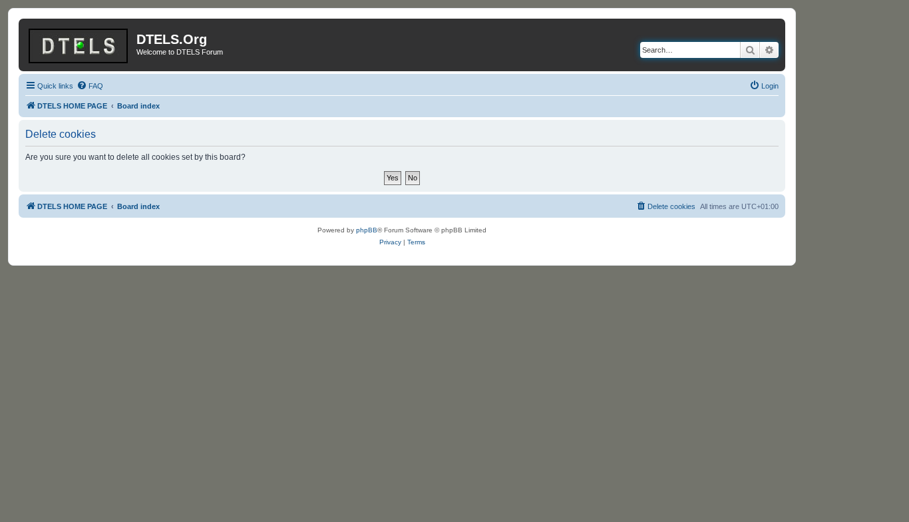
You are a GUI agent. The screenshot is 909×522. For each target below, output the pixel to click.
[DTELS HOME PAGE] (79, 43)
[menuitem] (90, 86)
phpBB (366, 230)
